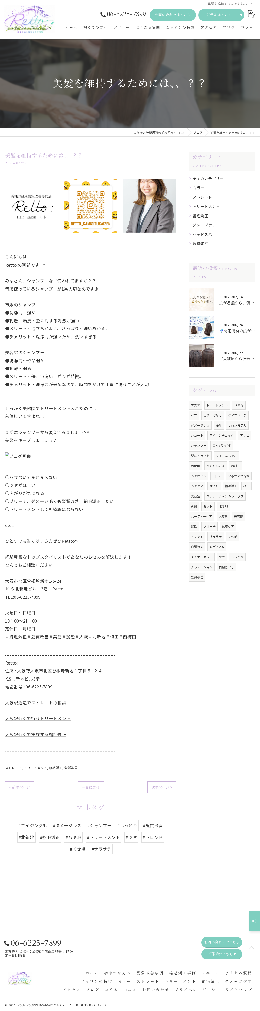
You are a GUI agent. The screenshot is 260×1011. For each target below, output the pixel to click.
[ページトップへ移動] (251, 948)
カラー (198, 187)
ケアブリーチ (237, 415)
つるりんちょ (215, 466)
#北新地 (26, 837)
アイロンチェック (221, 435)
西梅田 (195, 466)
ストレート (13, 767)
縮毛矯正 (55, 767)
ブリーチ (209, 526)
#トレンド (153, 837)
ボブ (194, 415)
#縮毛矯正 (50, 837)
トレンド (197, 536)
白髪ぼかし (226, 567)
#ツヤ (131, 837)
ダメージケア (204, 224)
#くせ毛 (78, 849)
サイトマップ (238, 990)
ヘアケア (197, 486)
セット (208, 506)
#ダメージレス (67, 825)
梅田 (246, 486)
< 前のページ (19, 787)
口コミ (217, 476)
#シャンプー (99, 825)
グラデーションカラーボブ (224, 496)
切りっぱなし (212, 415)
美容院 (238, 516)
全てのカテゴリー (208, 178)
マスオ (195, 405)
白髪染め (197, 546)
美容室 (195, 496)
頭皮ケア (228, 526)
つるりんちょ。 (226, 455)
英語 (194, 506)
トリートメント (35, 767)
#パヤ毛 (73, 837)
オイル (214, 486)
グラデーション (202, 567)
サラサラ (215, 536)
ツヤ (222, 557)
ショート (197, 435)
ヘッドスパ (202, 234)
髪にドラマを (200, 455)
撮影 (219, 425)
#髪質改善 (153, 825)
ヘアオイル (198, 476)
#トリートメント (103, 837)
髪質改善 (71, 767)
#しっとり (127, 825)
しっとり (237, 557)
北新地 (223, 506)
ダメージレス (200, 425)
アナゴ (245, 435)
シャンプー (198, 445)
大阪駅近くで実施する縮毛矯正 (35, 734)
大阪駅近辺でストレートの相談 (35, 703)
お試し (235, 466)
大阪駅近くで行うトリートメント (38, 718)
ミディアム (216, 546)
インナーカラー (202, 557)
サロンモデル (237, 425)
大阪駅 (223, 516)
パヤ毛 (238, 405)
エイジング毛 (222, 445)
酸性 (194, 526)
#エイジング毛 (32, 825)
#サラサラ (101, 849)
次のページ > (161, 787)
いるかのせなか (239, 476)
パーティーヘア (201, 516)
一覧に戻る (91, 787)
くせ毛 (232, 536)
